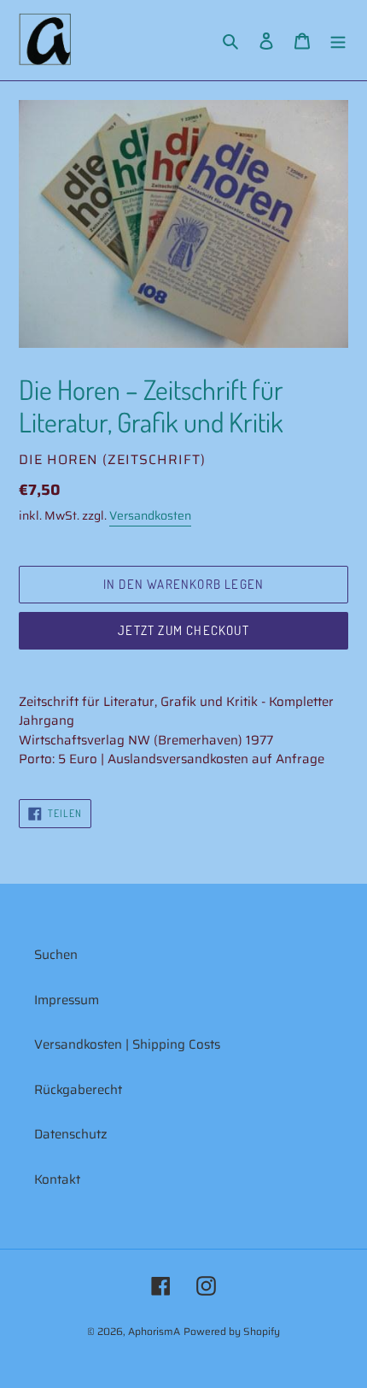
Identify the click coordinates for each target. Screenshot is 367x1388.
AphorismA (154, 1331)
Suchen (56, 954)
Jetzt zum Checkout (183, 630)
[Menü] (338, 40)
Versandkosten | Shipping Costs (127, 1044)
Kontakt (57, 1179)
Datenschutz (71, 1134)
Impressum (66, 1000)
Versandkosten (150, 515)
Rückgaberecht (78, 1089)
